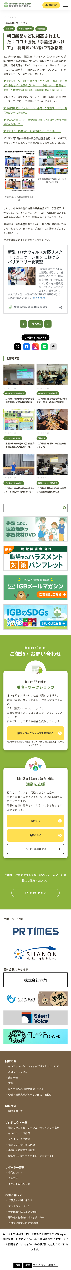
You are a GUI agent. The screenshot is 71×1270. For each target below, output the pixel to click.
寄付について (15, 1172)
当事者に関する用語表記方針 (24, 1223)
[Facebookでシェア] (26, 346)
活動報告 (41, 28)
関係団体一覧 (15, 1111)
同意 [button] (18, 1265)
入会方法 (13, 1178)
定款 (10, 1083)
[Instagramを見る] (35, 346)
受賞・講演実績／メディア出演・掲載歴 (30, 1094)
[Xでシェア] (17, 346)
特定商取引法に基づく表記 (22, 1211)
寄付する (53, 5)
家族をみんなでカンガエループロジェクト (31, 1156)
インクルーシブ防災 (19, 1139)
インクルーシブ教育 (19, 1133)
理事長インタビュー (19, 1071)
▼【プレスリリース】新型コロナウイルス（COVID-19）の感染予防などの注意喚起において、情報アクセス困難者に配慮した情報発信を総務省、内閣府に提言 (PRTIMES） (35, 85)
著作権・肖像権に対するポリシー (26, 1217)
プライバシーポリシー (20, 1206)
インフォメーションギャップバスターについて (33, 1066)
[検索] (64, 508)
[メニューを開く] (65, 5)
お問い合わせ (38, 893)
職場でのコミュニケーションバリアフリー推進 (33, 1127)
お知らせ (9, 28)
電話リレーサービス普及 (21, 1144)
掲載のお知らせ (25, 28)
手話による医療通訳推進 (21, 1150)
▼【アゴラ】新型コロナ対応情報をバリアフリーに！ (32, 131)
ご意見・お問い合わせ (20, 1200)
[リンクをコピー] (53, 346)
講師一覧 (13, 1077)
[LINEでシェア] (44, 346)
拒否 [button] (28, 1265)
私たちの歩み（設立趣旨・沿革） (26, 1089)
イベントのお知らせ (19, 1183)
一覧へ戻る (35, 323)
